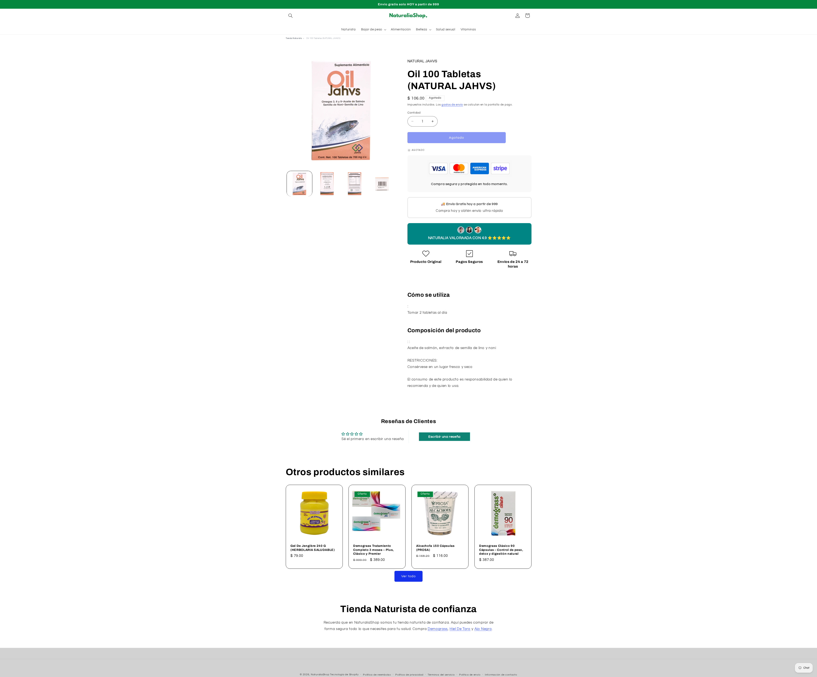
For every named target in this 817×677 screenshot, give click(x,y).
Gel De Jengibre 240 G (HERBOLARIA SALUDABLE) (312, 547)
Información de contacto (501, 675)
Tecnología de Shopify (344, 674)
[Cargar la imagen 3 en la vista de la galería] (354, 183)
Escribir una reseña (444, 436)
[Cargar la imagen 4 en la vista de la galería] (382, 183)
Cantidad (413, 112)
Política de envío (470, 675)
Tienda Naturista (294, 38)
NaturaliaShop (320, 674)
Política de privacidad (409, 675)
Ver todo (408, 576)
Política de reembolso (377, 675)
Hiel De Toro (460, 629)
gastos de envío (452, 104)
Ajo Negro (483, 629)
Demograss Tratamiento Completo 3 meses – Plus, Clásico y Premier (373, 549)
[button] (291, 15)
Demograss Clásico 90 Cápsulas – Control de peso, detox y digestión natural (501, 549)
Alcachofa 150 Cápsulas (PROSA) (435, 547)
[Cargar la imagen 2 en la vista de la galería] (327, 183)
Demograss (438, 629)
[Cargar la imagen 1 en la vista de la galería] (299, 183)
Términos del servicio (441, 675)
